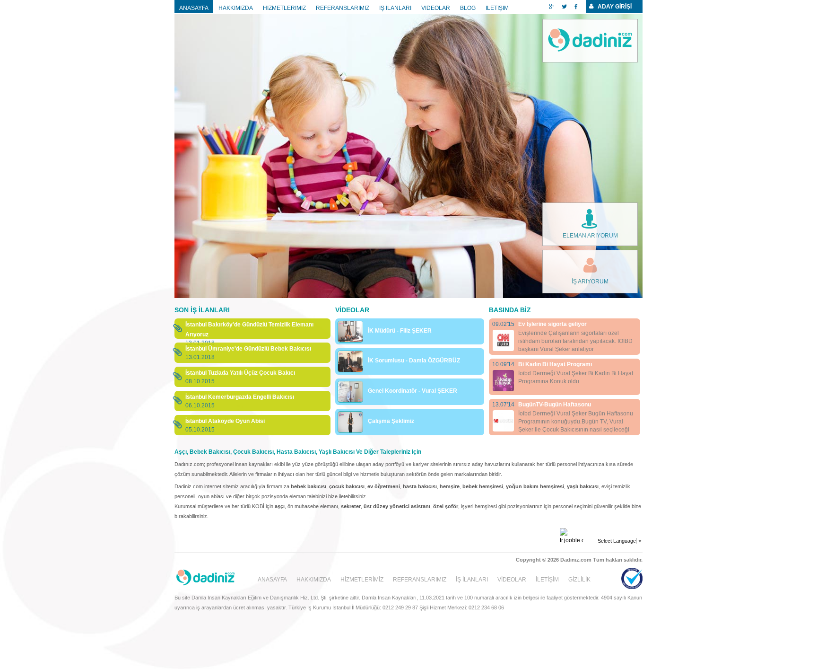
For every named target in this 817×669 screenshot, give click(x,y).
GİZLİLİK (579, 579)
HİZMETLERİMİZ (284, 8)
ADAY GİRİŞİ (615, 6)
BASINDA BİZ (510, 310)
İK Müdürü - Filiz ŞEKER (400, 330)
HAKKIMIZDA (235, 8)
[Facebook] (576, 6)
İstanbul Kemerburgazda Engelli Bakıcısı (239, 397)
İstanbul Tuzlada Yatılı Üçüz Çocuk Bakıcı (240, 373)
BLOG (468, 8)
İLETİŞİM (497, 8)
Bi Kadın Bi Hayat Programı (555, 364)
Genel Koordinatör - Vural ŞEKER (412, 390)
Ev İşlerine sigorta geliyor (552, 324)
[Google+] (551, 6)
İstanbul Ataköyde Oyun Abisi (225, 421)
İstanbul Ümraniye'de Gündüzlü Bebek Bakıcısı (248, 348)
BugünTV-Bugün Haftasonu (554, 404)
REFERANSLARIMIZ (342, 8)
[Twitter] (564, 6)
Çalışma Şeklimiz (391, 421)
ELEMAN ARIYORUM (590, 235)
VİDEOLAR (435, 8)
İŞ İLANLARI (395, 8)
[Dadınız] (590, 40)
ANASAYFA (194, 8)
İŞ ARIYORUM (590, 281)
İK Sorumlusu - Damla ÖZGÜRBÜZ (414, 360)
